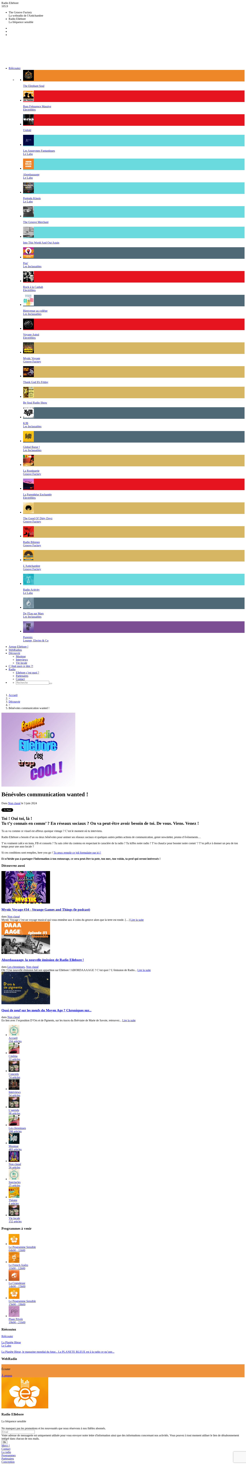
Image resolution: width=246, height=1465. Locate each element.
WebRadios (15, 649)
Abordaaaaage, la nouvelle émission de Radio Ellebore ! (42, 960)
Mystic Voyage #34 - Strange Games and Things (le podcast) (45, 909)
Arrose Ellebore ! (18, 646)
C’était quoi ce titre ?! (21, 666)
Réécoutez (15, 68)
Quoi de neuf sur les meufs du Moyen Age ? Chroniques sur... (46, 1010)
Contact (20, 679)
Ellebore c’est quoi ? (27, 672)
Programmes (8, 1455)
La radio (6, 1452)
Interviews (22, 659)
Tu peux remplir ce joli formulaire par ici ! (77, 852)
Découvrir (14, 653)
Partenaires (22, 675)
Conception (8, 1461)
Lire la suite (137, 919)
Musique (21, 656)
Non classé (14, 803)
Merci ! (5, 1445)
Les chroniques (16, 966)
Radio (12, 669)
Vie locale (21, 662)
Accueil (13, 695)
